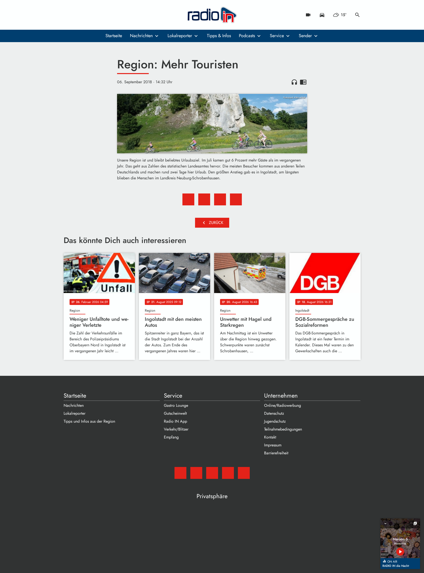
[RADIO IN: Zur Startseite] (212, 15)
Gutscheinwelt (175, 413)
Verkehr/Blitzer (176, 429)
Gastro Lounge (176, 405)
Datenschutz (274, 413)
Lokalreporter (180, 35)
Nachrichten (141, 35)
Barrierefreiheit (276, 453)
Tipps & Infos (219, 35)
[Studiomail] (69, 15)
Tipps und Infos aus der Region (89, 421)
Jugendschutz (275, 421)
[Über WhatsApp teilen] (220, 199)
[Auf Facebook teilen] (188, 199)
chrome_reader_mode (303, 82)
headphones (294, 82)
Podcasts (247, 35)
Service (277, 35)
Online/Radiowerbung (282, 405)
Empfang (171, 437)
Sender (305, 35)
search (357, 15)
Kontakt (270, 437)
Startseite (113, 35)
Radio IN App (175, 421)
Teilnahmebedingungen (283, 429)
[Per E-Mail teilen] (236, 199)
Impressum (272, 445)
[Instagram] (88, 15)
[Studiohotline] (108, 15)
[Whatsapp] (98, 15)
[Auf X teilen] (204, 199)
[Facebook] (78, 15)
